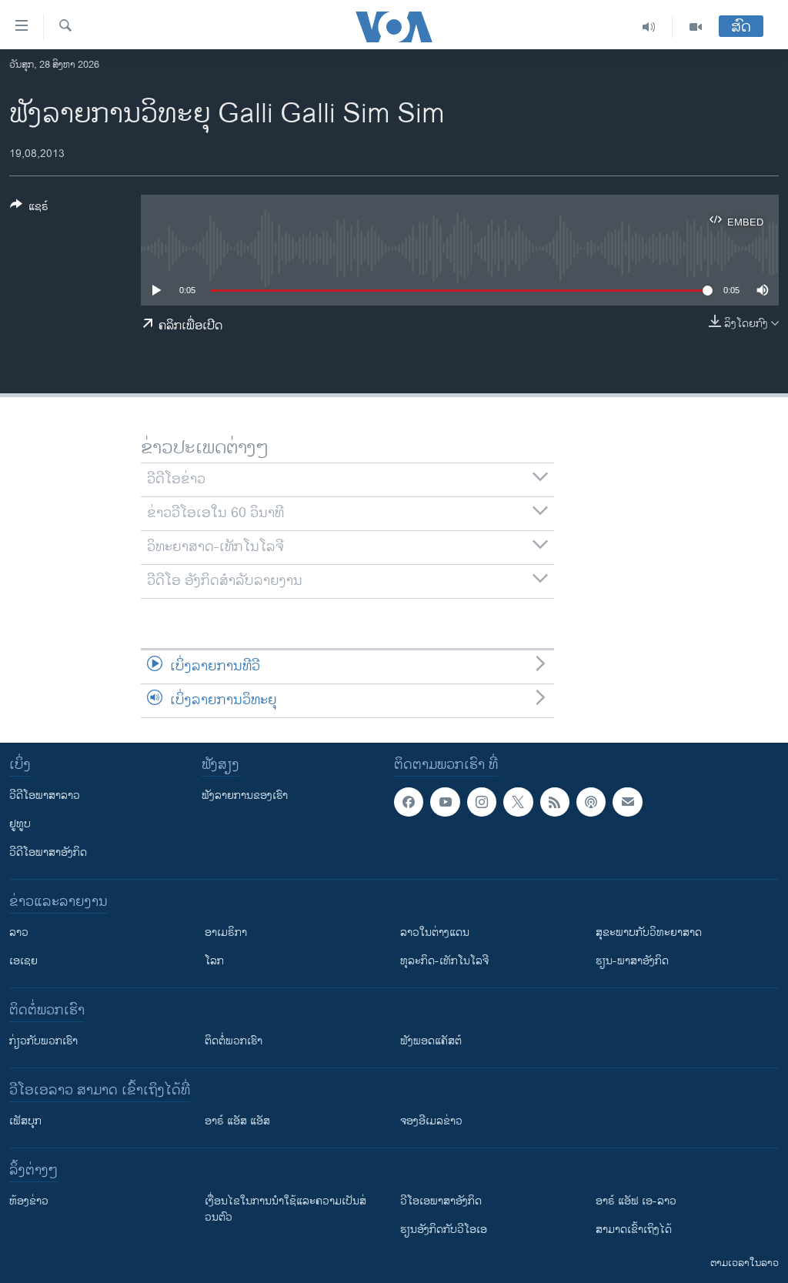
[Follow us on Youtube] (444, 802)
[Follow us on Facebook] (408, 802)
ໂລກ (214, 961)
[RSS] (554, 802)
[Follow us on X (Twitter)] (518, 802)
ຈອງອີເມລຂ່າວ (431, 1121)
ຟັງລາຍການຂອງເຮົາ (245, 795)
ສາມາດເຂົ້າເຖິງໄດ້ (634, 1229)
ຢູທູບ (20, 824)
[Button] (29, 209)
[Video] (696, 26)
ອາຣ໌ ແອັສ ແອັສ (237, 1121)
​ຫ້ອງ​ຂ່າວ (28, 1201)
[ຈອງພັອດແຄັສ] (627, 802)
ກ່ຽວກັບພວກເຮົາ (43, 1041)
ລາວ (18, 932)
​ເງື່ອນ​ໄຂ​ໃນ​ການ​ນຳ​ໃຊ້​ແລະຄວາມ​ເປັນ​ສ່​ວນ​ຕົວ (285, 1209)
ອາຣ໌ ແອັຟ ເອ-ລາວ (636, 1201)
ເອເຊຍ (23, 961)
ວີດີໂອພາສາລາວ (44, 795)
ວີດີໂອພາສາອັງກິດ (48, 852)
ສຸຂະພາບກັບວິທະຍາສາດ (649, 932)
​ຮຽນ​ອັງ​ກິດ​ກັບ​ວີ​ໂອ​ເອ (443, 1229)
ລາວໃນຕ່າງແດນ (434, 932)
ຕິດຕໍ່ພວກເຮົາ (233, 1041)
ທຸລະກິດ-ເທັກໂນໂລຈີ (444, 961)
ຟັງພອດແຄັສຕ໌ (431, 1041)
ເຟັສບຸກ (25, 1121)
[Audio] (649, 26)
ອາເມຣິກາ (226, 932)
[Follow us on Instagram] (481, 802)
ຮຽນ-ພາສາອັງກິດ (632, 961)
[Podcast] (591, 802)
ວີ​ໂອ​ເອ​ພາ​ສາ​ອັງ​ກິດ (441, 1201)
